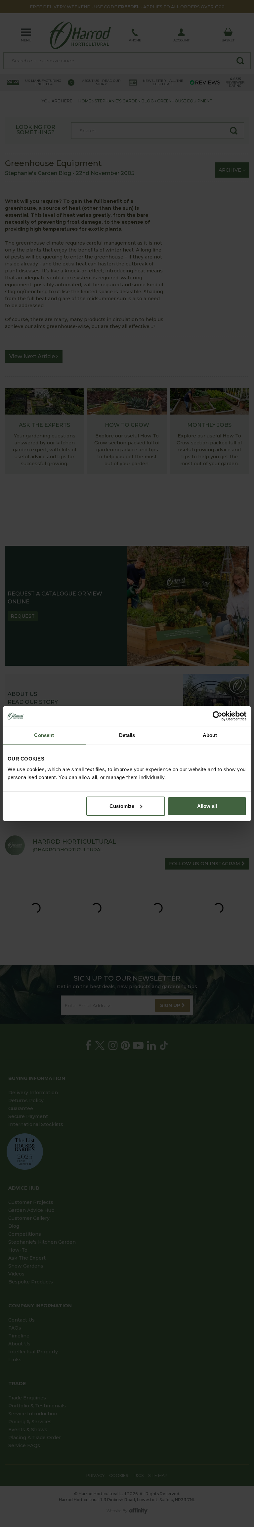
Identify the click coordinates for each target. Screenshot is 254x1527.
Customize (121, 806)
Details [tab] (127, 735)
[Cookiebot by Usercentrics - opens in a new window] (217, 716)
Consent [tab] (44, 735)
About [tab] (210, 735)
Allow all (207, 806)
